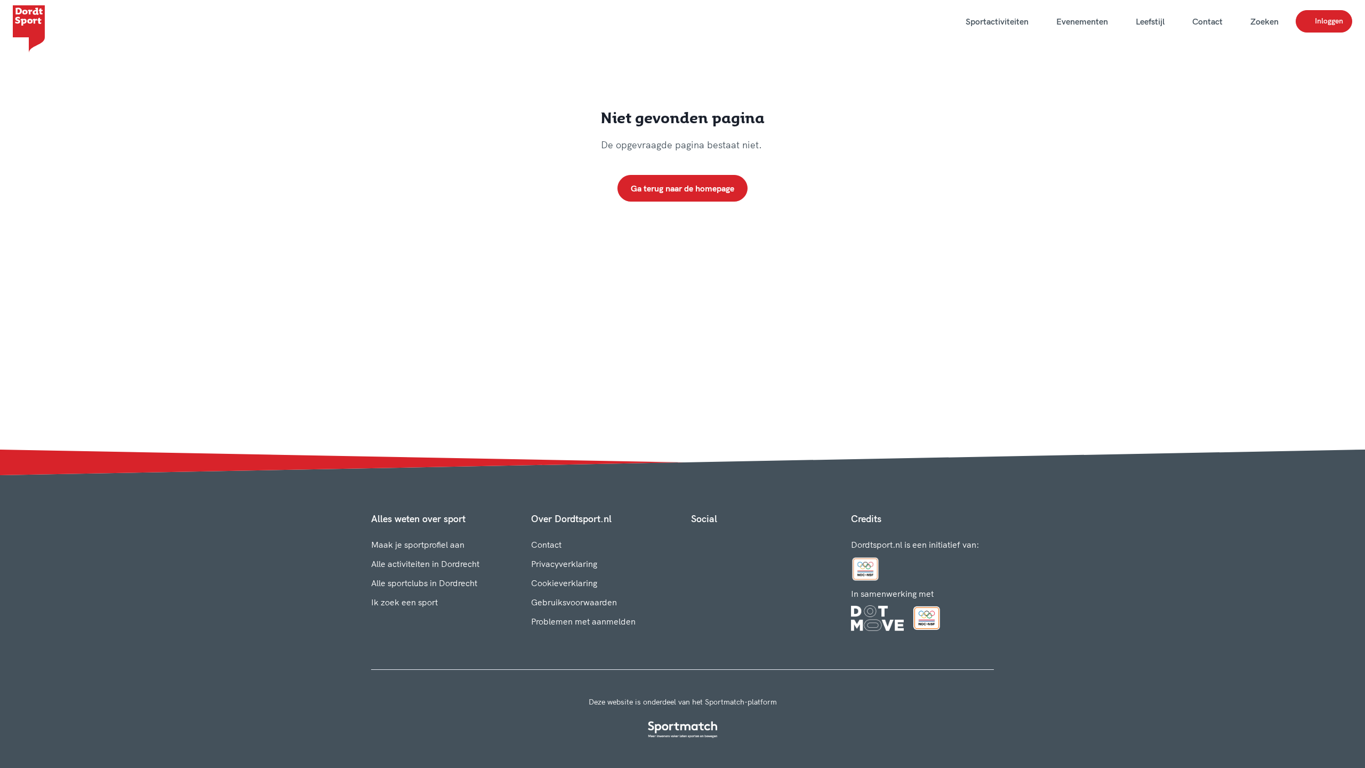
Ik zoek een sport (404, 602)
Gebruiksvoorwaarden (574, 602)
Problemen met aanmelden (583, 621)
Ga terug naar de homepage (682, 188)
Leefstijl (1150, 21)
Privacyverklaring (564, 563)
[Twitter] (729, 542)
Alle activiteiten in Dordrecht (425, 563)
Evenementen (1082, 21)
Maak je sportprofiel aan (417, 544)
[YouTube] (746, 542)
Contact (1207, 21)
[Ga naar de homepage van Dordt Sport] (29, 21)
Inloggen (1329, 21)
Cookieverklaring (564, 583)
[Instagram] (712, 542)
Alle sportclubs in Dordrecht (424, 583)
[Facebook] (695, 542)
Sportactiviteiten (997, 21)
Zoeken (1264, 21)
